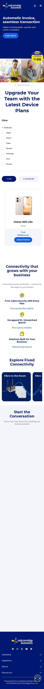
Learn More (10, 36)
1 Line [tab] (9, 179)
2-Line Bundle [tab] (28, 179)
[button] (40, 5)
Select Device (23, 240)
